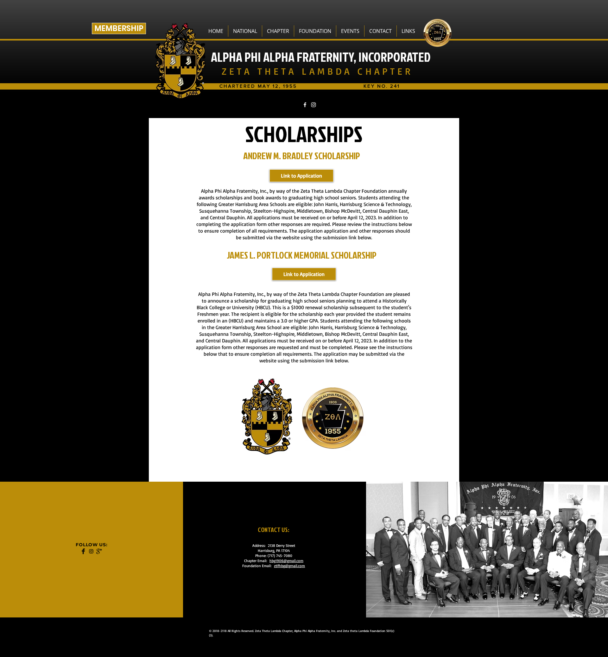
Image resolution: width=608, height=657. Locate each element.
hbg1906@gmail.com (286, 560)
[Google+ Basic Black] (99, 551)
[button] (245, 31)
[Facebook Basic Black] (83, 551)
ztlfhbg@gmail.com (289, 565)
